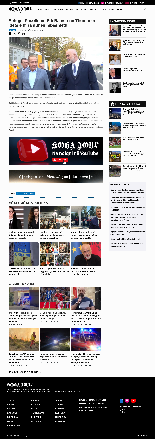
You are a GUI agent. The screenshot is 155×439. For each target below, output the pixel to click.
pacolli (19, 193)
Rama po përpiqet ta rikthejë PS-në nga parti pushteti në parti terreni (133, 42)
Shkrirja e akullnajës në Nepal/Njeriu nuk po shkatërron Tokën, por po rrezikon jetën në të (134, 112)
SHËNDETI (36, 421)
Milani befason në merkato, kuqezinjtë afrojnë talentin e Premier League (53, 316)
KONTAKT (60, 421)
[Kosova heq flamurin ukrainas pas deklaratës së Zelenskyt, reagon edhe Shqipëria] (24, 254)
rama (25, 193)
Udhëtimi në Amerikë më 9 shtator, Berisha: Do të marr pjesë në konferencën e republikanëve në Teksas (126, 217)
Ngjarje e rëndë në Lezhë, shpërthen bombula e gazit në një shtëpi (54, 357)
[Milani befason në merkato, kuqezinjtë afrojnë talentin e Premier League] (55, 298)
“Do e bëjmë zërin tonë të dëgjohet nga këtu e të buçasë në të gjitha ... (54, 271)
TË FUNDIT (12, 400)
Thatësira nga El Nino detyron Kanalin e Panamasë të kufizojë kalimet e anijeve (134, 125)
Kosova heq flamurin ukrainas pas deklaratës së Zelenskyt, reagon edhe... (23, 271)
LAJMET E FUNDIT (22, 283)
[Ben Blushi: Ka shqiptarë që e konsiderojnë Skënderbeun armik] (115, 88)
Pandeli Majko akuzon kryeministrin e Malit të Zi (132, 70)
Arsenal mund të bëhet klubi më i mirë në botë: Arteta (133, 138)
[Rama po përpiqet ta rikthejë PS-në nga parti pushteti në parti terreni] (115, 45)
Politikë (12, 30)
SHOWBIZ (69, 10)
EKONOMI (58, 10)
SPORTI (48, 10)
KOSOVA (94, 10)
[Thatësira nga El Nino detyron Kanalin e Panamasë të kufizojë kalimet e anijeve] (115, 128)
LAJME (40, 10)
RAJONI (103, 10)
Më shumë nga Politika (28, 203)
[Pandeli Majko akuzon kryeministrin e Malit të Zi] (115, 73)
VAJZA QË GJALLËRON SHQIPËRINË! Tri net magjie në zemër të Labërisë (134, 153)
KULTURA (60, 413)
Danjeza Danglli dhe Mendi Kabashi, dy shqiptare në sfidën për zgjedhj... (21, 235)
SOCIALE (59, 400)
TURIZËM (59, 404)
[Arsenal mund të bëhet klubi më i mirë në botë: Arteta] (115, 142)
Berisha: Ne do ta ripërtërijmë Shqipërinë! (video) (134, 55)
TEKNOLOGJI (37, 413)
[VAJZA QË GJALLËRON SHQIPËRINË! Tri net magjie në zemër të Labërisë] (115, 156)
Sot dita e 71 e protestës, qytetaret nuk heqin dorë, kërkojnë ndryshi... (52, 235)
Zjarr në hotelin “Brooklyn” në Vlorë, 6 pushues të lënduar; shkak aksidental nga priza (134, 168)
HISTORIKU (60, 417)
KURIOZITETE (62, 409)
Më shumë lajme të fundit (24, 372)
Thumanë (31, 193)
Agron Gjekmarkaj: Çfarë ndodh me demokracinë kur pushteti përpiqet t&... (84, 235)
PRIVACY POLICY (142, 436)
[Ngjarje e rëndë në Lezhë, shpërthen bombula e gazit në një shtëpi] (55, 339)
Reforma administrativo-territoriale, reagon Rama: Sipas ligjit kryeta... (83, 271)
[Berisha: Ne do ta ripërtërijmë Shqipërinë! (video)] (115, 59)
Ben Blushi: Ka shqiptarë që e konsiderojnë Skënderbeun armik (134, 85)
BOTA (111, 10)
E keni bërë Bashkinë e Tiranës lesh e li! (125, 239)
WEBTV (120, 10)
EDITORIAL (12, 417)
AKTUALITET (82, 10)
